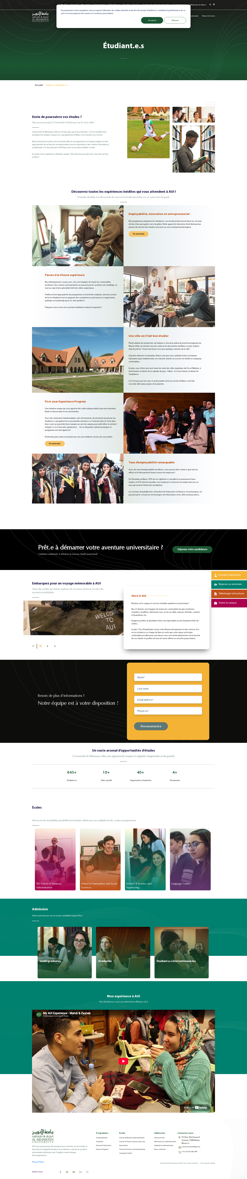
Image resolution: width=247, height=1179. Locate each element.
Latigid (212, 1163)
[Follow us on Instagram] (87, 1172)
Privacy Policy (38, 1162)
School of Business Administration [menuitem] (132, 1138)
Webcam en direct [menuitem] (198, 5)
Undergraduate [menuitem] (101, 1138)
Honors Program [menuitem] (102, 1149)
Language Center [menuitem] (125, 1153)
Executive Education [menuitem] (103, 1145)
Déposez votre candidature (192, 549)
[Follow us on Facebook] (60, 1172)
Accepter (152, 20)
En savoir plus (138, 234)
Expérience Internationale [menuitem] (163, 1145)
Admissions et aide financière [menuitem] (165, 1142)
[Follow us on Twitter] (67, 1172)
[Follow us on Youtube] (74, 1172)
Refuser (175, 20)
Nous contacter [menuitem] (160, 1149)
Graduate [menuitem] (99, 1142)
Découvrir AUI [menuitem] (159, 1138)
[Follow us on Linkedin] (80, 1172)
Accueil (39, 85)
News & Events (208, 16)
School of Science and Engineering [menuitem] (132, 1149)
